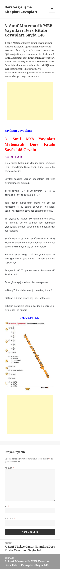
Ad (7, 506)
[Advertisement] (30, 101)
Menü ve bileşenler (52, 12)
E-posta (10, 518)
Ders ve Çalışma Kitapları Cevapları (21, 9)
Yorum (9, 468)
